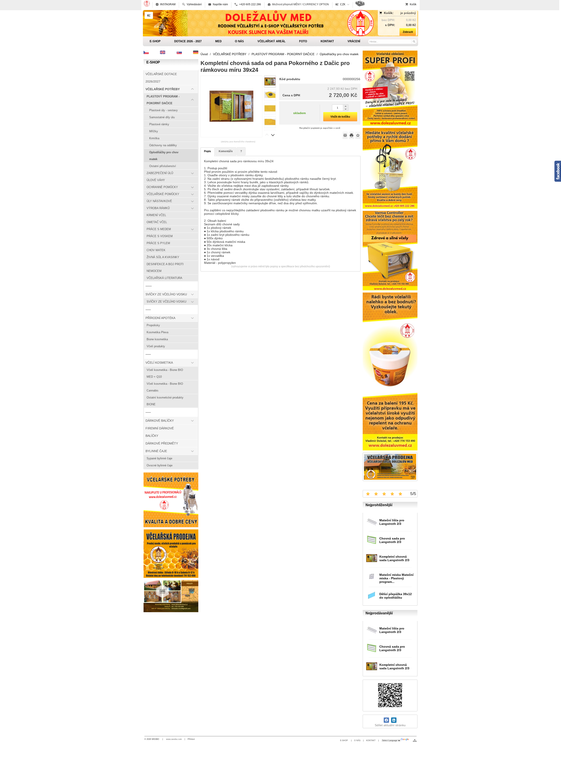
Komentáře (226, 151)
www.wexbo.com (174, 739)
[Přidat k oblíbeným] (357, 135)
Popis (207, 151)
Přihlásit (191, 739)
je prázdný (408, 13)
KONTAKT (371, 740)
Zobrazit (408, 31)
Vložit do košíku (340, 116)
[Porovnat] (345, 135)
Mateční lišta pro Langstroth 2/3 (391, 521)
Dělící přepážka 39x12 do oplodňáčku (395, 595)
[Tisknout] (351, 135)
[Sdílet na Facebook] (386, 720)
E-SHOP (344, 740)
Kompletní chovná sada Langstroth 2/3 (394, 558)
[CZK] (148, 15)
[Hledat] (414, 41)
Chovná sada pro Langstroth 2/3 (392, 540)
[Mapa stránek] (415, 740)
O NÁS (357, 740)
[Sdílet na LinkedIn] (393, 720)
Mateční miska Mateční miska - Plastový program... (396, 578)
